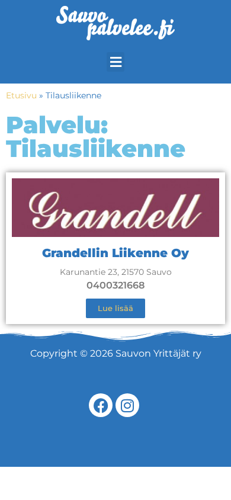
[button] (115, 62)
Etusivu (21, 95)
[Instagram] (127, 405)
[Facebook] (101, 405)
